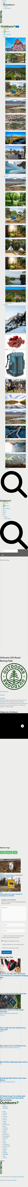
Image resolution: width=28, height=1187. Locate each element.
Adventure (7, 334)
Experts (7, 64)
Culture (7, 52)
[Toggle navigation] (17, 27)
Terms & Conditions (12, 1180)
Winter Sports (8, 303)
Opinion (7, 131)
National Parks (8, 424)
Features (7, 81)
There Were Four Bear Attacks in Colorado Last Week (11, 895)
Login (6, 6)
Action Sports (8, 191)
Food (6, 349)
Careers (5, 1157)
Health (7, 394)
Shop (4, 512)
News (6, 113)
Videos (7, 174)
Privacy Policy (3, 1180)
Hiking (6, 256)
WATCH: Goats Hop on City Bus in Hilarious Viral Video (11, 876)
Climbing (7, 238)
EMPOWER (5, 1108)
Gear (6, 378)
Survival (7, 453)
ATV (15, 703)
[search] (9, 551)
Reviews (7, 145)
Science (7, 439)
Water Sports (8, 285)
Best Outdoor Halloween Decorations (14, 1062)
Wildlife (7, 468)
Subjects (6, 304)
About (4, 0)
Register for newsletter (11, 941)
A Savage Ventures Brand (18, 1176)
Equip (7, 28)
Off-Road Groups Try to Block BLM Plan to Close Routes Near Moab (12, 1097)
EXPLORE (5, 1106)
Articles (5, 36)
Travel (6, 160)
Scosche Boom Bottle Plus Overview (13, 993)
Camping (7, 224)
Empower (8, 34)
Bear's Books (8, 8)
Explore (8, 31)
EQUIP (4, 1104)
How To (7, 98)
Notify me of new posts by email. (11, 948)
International (8, 409)
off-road (24, 700)
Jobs (4, 2)
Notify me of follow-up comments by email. (13, 944)
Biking (6, 207)
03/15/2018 (2, 698)
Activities (6, 176)
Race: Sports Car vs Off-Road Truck (13, 1046)
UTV (15, 852)
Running (7, 270)
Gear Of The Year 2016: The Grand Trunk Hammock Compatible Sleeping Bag (14, 975)
